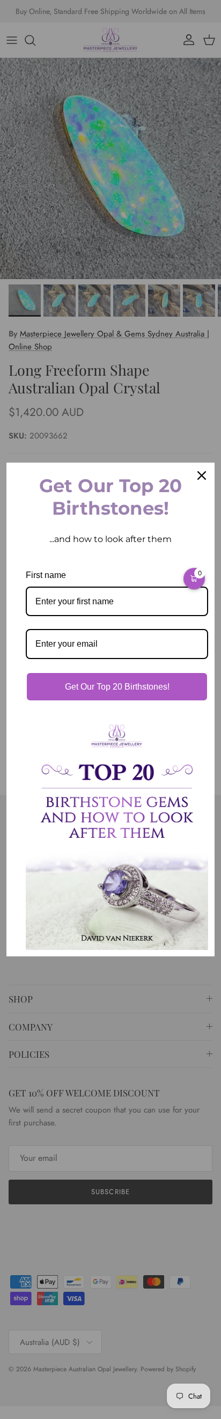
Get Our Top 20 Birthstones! (117, 686)
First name (46, 575)
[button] (194, 578)
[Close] (202, 475)
